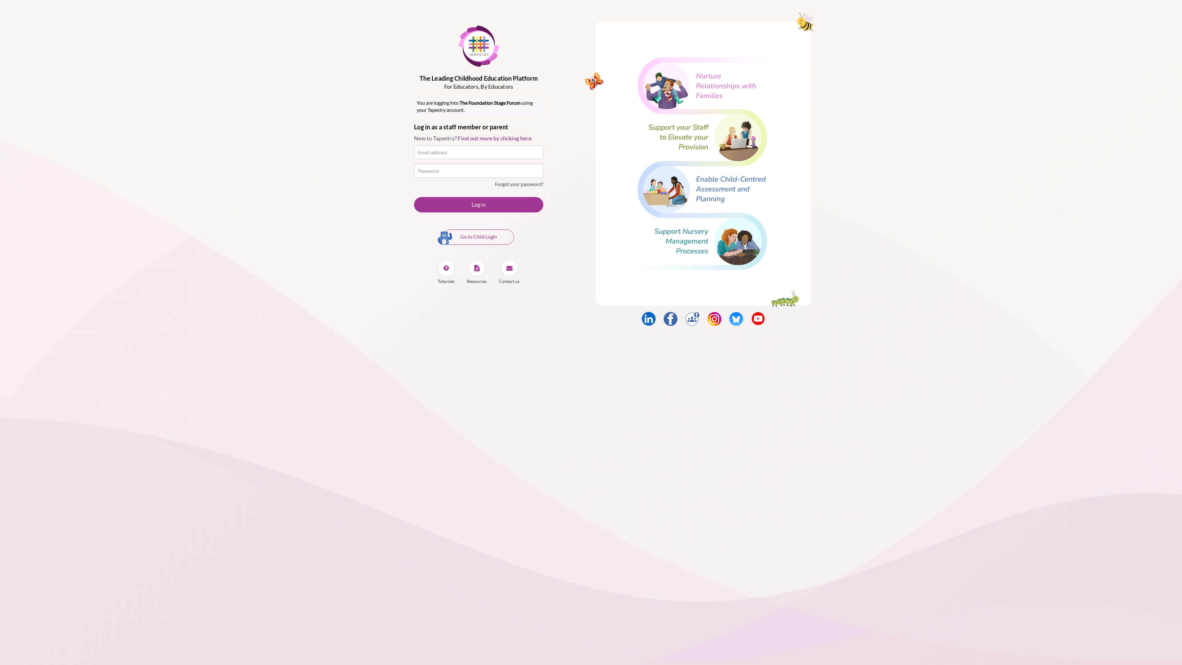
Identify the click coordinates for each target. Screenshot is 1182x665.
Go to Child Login (478, 237)
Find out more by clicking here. (495, 138)
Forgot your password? (519, 184)
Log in (479, 204)
